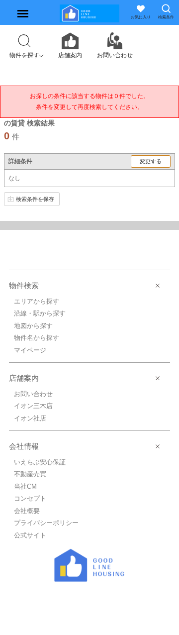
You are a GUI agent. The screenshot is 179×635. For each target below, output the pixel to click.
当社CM (25, 486)
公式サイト (30, 535)
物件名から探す (36, 337)
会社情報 (24, 446)
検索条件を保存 (35, 199)
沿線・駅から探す (40, 313)
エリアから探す (36, 301)
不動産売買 (30, 474)
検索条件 (166, 17)
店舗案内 (24, 378)
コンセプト (30, 498)
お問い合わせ (33, 394)
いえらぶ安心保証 (40, 462)
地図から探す (33, 325)
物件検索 (24, 285)
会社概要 (27, 511)
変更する (151, 161)
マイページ (30, 350)
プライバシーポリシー (46, 523)
